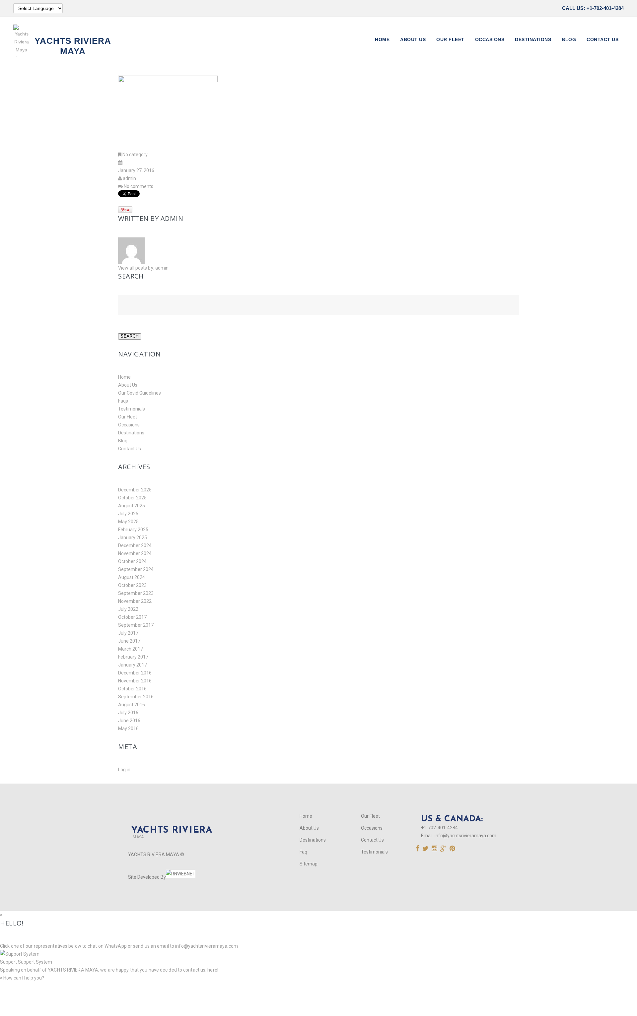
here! (212, 970)
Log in (124, 769)
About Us (413, 39)
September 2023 (136, 593)
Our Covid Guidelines (139, 393)
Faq (303, 852)
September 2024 (136, 569)
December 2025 (135, 489)
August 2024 (131, 577)
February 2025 (133, 529)
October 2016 (132, 688)
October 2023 (132, 585)
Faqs (123, 401)
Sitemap (309, 863)
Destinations (533, 39)
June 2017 (129, 641)
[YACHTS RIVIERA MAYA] (170, 819)
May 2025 (128, 521)
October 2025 (132, 497)
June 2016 (129, 720)
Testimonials (131, 409)
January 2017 (132, 664)
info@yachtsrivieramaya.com (465, 835)
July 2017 (128, 633)
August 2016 (131, 704)
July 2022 (128, 609)
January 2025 (132, 537)
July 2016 (128, 712)
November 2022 (135, 601)
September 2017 (136, 625)
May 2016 (128, 728)
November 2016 (135, 680)
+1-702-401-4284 (439, 827)
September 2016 (136, 696)
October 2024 (132, 561)
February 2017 (133, 657)
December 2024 (135, 545)
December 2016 (135, 672)
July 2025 (128, 513)
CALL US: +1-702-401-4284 (593, 8)
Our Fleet (450, 39)
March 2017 (130, 649)
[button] (318, 958)
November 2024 (135, 553)
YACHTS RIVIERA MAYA (72, 970)
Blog (569, 39)
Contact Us (602, 39)
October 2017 (132, 617)
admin (129, 178)
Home (382, 39)
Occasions (490, 39)
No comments (138, 186)
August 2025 (131, 505)
